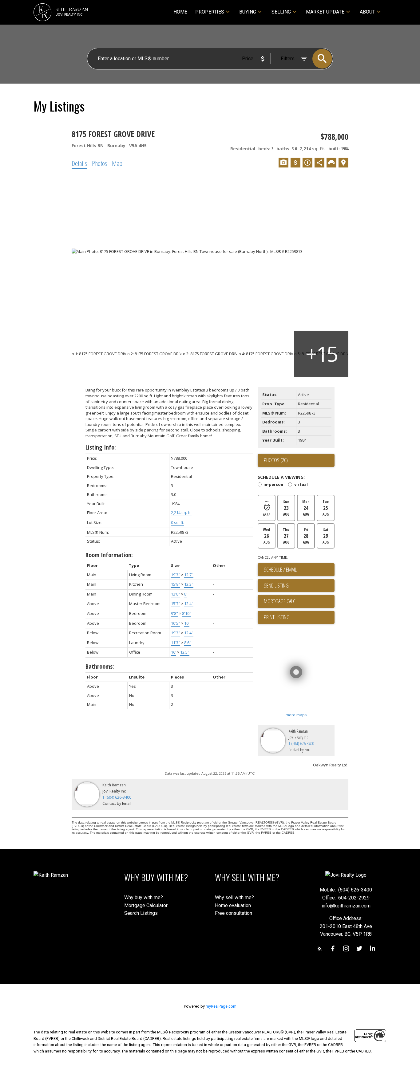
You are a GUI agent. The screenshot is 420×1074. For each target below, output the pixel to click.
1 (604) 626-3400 (301, 743)
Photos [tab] (99, 163)
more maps (296, 715)
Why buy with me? (143, 897)
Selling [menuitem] (281, 12)
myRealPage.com (221, 1006)
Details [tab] (79, 163)
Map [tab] (117, 163)
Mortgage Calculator (146, 905)
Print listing (277, 617)
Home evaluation (233, 905)
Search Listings (141, 913)
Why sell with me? (234, 897)
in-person (273, 484)
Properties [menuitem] (209, 12)
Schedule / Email (280, 569)
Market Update (325, 12)
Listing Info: (100, 447)
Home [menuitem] (180, 12)
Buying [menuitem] (247, 12)
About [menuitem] (367, 12)
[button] (320, 948)
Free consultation (233, 913)
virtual (300, 484)
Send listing (276, 585)
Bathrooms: (99, 666)
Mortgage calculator (299, 601)
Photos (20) (276, 460)
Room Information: (109, 555)
